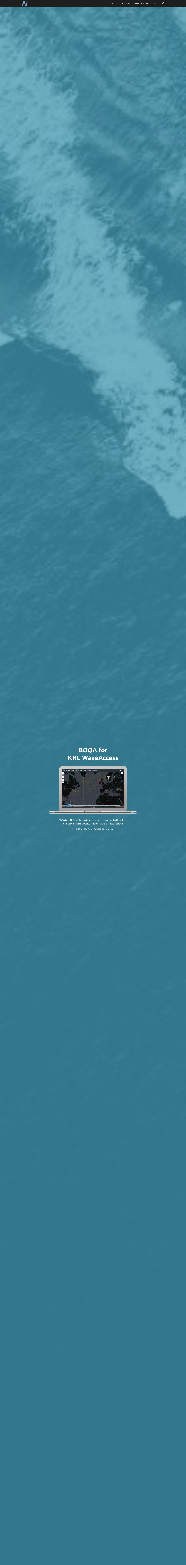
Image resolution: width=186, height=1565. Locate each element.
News (148, 3)
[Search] (163, 3)
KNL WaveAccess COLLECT (77, 823)
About (155, 3)
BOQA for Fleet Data (135, 3)
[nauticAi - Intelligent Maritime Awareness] (35, 3)
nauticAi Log (118, 3)
